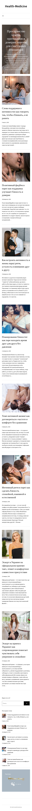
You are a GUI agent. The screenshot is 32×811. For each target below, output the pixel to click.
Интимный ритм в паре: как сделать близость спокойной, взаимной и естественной (16, 492)
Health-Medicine (16, 6)
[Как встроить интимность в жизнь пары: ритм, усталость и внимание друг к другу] (4, 738)
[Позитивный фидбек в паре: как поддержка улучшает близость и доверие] (4, 727)
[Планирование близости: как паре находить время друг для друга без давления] (4, 749)
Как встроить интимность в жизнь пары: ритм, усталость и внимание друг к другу (16, 265)
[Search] (27, 703)
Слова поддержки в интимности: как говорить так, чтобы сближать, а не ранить (15, 113)
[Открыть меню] (3, 16)
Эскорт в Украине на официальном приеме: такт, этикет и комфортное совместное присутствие (15, 567)
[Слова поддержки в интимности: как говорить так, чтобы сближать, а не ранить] (4, 716)
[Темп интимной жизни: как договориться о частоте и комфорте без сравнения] (4, 760)
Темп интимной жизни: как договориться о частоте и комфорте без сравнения (16, 419)
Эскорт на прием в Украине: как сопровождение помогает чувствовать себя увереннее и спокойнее (15, 650)
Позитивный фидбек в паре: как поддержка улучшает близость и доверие (13, 190)
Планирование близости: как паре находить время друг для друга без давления (14, 341)
